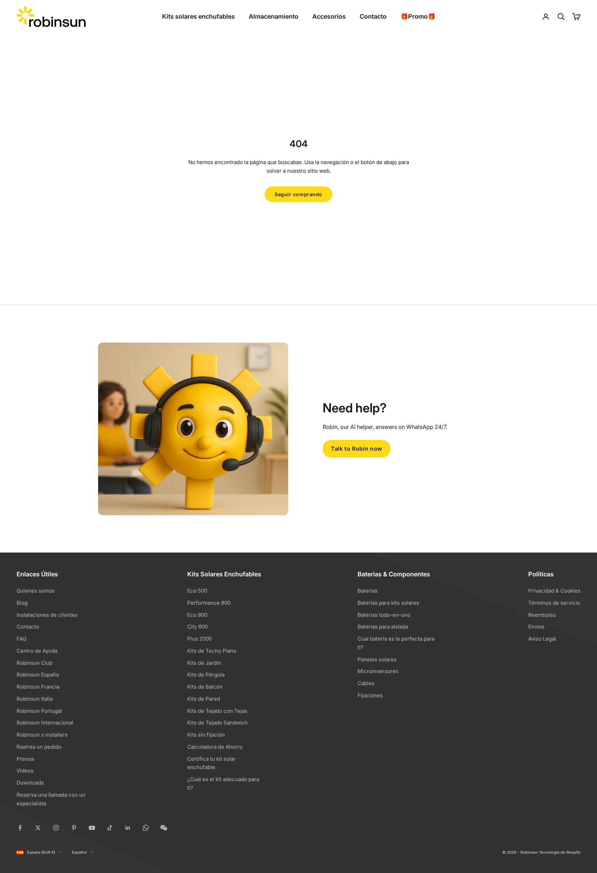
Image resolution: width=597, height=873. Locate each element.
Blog (22, 602)
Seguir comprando (298, 194)
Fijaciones (370, 695)
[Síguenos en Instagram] (56, 827)
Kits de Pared (203, 698)
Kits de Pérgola (206, 674)
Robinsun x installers (42, 734)
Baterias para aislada (383, 626)
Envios (536, 626)
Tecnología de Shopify (559, 852)
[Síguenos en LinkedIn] (127, 827)
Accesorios (329, 16)
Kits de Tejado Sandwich (217, 722)
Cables (366, 683)
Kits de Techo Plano (211, 650)
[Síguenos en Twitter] (38, 827)
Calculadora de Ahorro (215, 747)
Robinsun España (38, 674)
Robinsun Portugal (39, 711)
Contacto (373, 16)
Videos (25, 770)
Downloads (30, 782)
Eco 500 (197, 590)
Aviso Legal (542, 638)
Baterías (368, 590)
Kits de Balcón (204, 686)
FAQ (21, 638)
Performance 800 (208, 602)
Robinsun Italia (35, 698)
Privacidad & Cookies (554, 590)
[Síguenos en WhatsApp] (145, 827)
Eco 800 (197, 615)
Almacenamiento (273, 16)
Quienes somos (36, 590)
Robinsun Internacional (45, 722)
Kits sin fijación (206, 734)
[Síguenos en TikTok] (109, 827)
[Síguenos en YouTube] (91, 827)
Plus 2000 (199, 638)
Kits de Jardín (204, 663)
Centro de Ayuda (37, 650)
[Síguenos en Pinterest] (73, 827)
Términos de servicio (554, 602)
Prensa (25, 759)
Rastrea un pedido (39, 747)
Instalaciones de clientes (47, 615)
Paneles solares (377, 659)
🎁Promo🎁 (417, 16)
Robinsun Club (35, 663)
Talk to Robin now (356, 448)
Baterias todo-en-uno (384, 615)
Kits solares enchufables (198, 16)
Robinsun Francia (38, 686)
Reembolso (542, 615)
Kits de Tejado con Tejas (217, 711)
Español (79, 852)
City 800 (197, 626)
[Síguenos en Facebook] (20, 827)
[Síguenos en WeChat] (163, 827)
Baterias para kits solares (388, 602)
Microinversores (378, 671)
